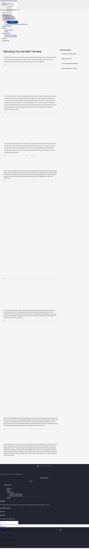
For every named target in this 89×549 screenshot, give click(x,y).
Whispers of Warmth (66, 58)
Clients (8, 497)
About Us (9, 488)
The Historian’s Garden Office (68, 54)
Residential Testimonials (15, 494)
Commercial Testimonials (16, 496)
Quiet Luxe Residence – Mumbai (69, 68)
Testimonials (10, 492)
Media (8, 490)
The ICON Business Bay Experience (69, 63)
